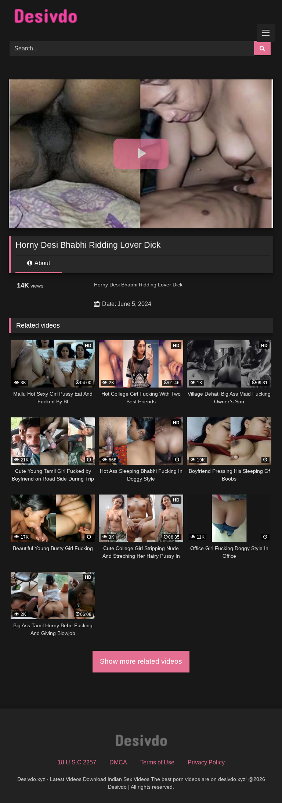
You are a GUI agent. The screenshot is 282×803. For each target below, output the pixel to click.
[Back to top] (259, 781)
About (41, 263)
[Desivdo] (141, 18)
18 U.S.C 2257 (77, 762)
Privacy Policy (206, 762)
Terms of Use (157, 762)
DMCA (118, 762)
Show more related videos (141, 661)
